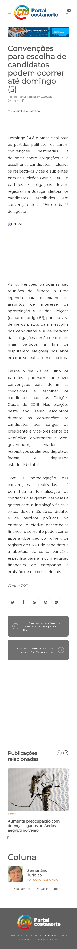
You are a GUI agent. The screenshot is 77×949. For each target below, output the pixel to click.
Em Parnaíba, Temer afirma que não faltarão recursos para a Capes (42, 626)
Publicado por (22, 96)
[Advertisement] (38, 703)
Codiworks (50, 935)
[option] (38, 803)
